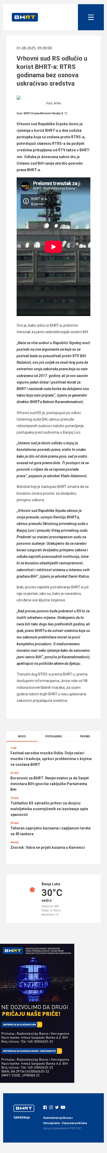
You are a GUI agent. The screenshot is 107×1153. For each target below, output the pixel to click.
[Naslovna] (25, 17)
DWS (72, 1128)
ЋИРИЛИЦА (22, 1117)
